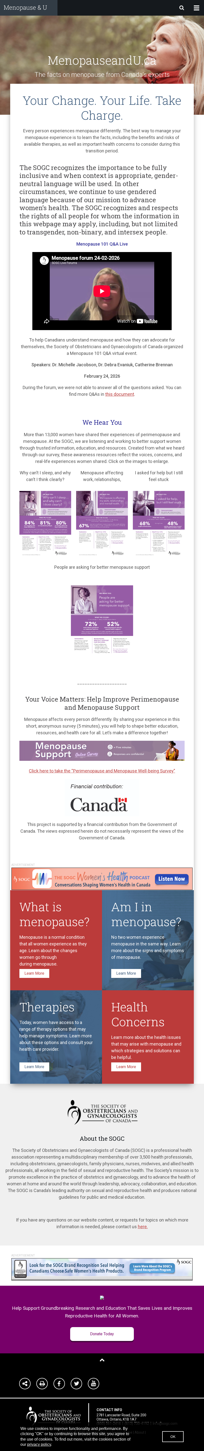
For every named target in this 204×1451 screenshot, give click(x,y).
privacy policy (39, 1444)
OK (172, 1437)
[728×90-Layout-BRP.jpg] (102, 1269)
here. (143, 1226)
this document (119, 394)
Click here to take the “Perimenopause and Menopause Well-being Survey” (102, 770)
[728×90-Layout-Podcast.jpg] (102, 878)
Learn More (34, 973)
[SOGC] (54, 1414)
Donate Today (102, 1334)
